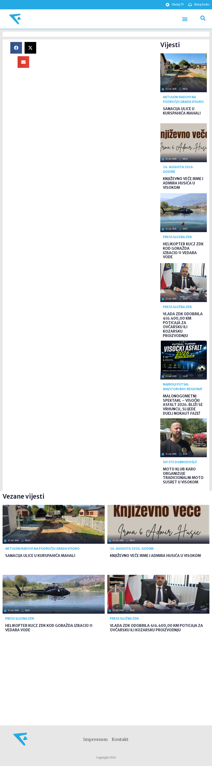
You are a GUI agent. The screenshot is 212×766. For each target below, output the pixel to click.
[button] (184, 19)
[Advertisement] (101, 78)
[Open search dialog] (203, 19)
